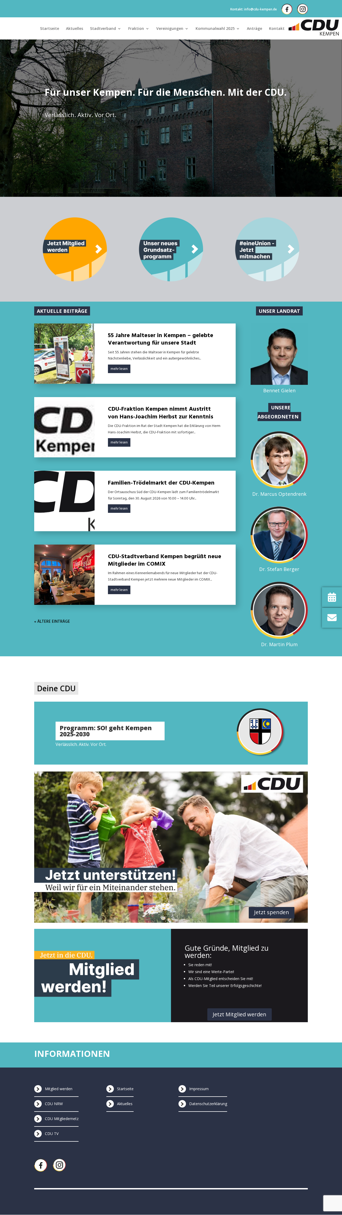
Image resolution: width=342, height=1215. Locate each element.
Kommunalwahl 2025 (215, 29)
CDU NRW (54, 1103)
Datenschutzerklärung (208, 1103)
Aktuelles (74, 29)
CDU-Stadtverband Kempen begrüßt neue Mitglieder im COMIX (164, 560)
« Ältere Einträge (52, 621)
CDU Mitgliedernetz (62, 1118)
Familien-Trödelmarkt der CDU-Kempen (161, 483)
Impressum (199, 1088)
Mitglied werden (58, 1088)
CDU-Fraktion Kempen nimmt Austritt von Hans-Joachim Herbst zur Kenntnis (160, 413)
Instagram (302, 9)
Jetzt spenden (271, 912)
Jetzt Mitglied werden (239, 1014)
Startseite (49, 29)
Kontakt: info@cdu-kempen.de (253, 9)
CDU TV (52, 1133)
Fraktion (136, 29)
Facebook (287, 9)
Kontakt (277, 29)
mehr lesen (119, 369)
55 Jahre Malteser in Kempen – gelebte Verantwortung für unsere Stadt (160, 339)
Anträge (254, 29)
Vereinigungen (169, 29)
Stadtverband (103, 29)
